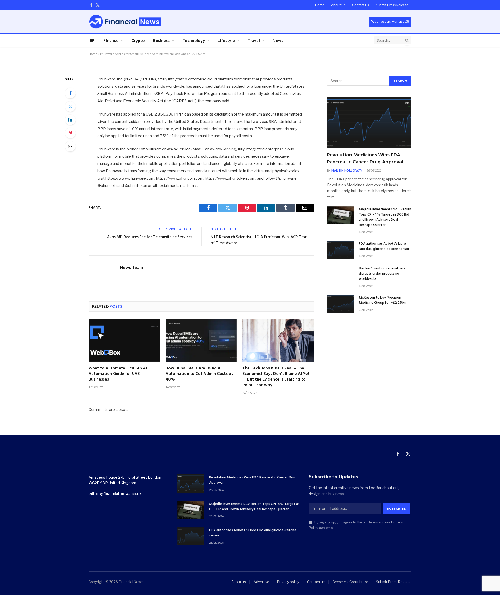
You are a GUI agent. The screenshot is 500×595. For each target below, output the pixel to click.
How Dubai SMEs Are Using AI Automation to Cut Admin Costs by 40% (199, 374)
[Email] (70, 146)
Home (319, 5)
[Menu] (92, 40)
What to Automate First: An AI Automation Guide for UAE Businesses (118, 374)
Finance (110, 40)
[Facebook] (70, 93)
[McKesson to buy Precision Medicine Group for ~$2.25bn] (340, 304)
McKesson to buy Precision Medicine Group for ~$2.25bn (382, 300)
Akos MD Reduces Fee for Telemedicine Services (149, 237)
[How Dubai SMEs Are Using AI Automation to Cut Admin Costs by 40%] (201, 340)
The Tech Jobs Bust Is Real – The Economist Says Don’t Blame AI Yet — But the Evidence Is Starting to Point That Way (276, 377)
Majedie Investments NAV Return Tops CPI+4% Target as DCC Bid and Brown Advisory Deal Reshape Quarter (385, 217)
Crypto (138, 40)
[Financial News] (125, 21)
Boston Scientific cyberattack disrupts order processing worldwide (382, 274)
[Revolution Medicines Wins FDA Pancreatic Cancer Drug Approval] (369, 122)
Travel (254, 40)
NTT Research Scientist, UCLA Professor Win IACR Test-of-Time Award (259, 240)
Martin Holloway (346, 170)
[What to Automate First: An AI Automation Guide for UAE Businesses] (124, 340)
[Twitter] (70, 106)
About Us (338, 5)
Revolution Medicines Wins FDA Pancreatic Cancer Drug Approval (365, 159)
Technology (194, 40)
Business (161, 40)
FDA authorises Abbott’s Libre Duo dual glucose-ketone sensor (384, 246)
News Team (131, 267)
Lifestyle (226, 40)
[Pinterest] (70, 133)
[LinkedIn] (70, 120)
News (278, 40)
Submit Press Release (392, 5)
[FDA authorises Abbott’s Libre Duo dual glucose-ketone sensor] (340, 250)
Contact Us (360, 5)
